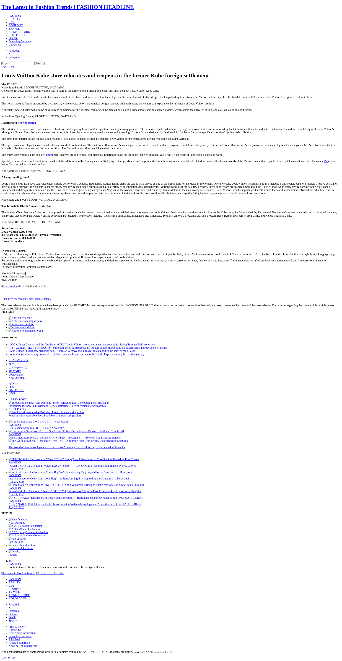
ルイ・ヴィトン (18, 360)
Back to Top (8, 657)
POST (12, 387)
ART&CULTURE (19, 31)
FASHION (15, 15)
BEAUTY (14, 18)
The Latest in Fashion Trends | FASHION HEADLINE (67, 7)
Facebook (14, 50)
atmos (49, 154)
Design (32, 122)
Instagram (14, 57)
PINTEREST (16, 390)
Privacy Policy (17, 626)
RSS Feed (14, 639)
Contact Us (15, 44)
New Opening (17, 377)
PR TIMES (15, 371)
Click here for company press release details (26, 298)
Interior (22, 122)
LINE (12, 393)
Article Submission (19, 642)
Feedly (12, 617)
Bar (326, 161)
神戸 (11, 364)
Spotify (13, 620)
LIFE (12, 22)
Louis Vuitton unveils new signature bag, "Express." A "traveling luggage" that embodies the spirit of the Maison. (72, 350)
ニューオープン (18, 367)
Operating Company (20, 41)
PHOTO (13, 38)
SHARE (13, 383)
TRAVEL (14, 28)
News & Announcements (23, 645)
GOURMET (16, 25)
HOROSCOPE (17, 34)
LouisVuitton (10, 286)
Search (39, 63)
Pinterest (13, 614)
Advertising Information (22, 632)
